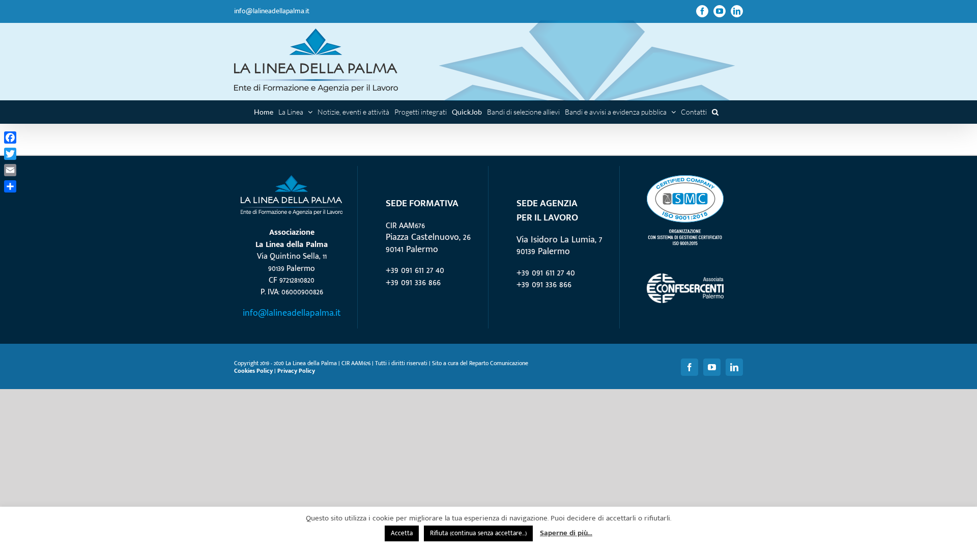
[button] (715, 111)
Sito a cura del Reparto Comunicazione (480, 363)
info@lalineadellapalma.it (271, 11)
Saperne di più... (566, 533)
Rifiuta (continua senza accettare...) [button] (478, 533)
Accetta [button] (402, 533)
